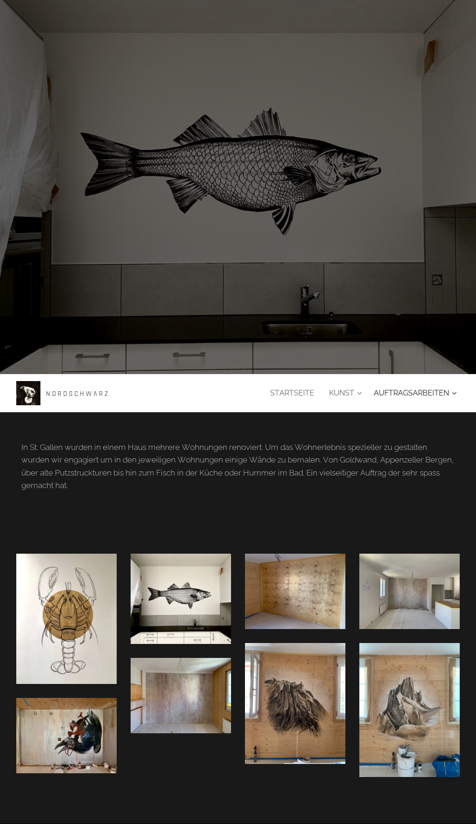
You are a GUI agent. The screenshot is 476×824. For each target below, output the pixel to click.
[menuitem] (295, 393)
